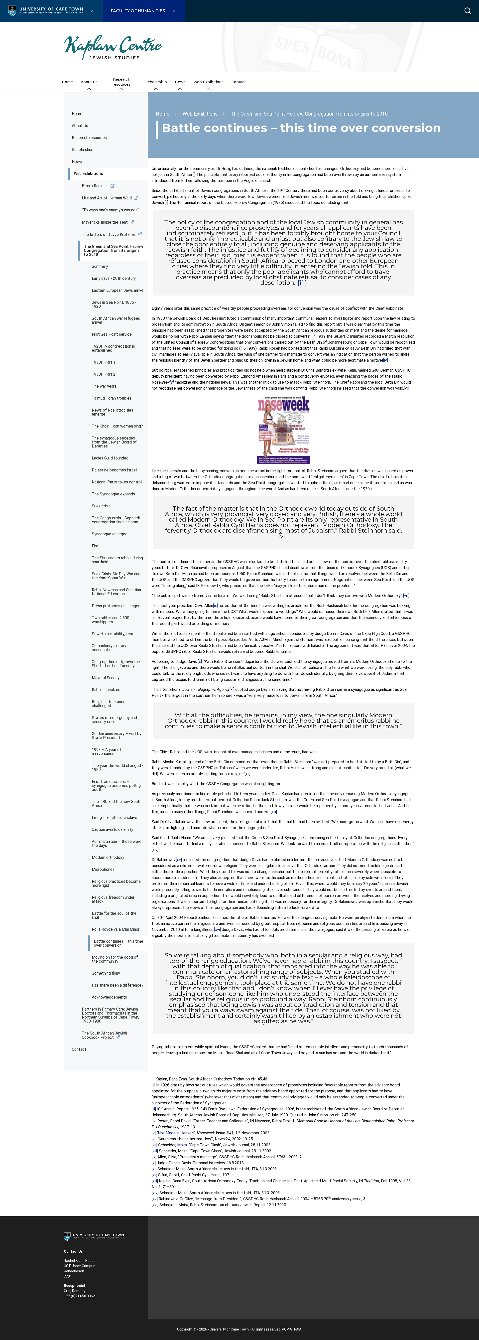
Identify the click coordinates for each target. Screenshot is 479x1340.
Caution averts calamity (112, 829)
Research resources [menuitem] (121, 82)
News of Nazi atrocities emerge (112, 412)
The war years (104, 386)
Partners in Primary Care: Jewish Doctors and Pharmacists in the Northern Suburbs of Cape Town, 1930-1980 (110, 1015)
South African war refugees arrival (116, 320)
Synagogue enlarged (109, 534)
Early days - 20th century (114, 278)
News (77, 161)
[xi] (232, 689)
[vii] (283, 536)
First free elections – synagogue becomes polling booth (116, 785)
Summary (100, 266)
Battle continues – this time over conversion (118, 943)
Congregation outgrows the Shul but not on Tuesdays (116, 663)
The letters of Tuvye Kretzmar (109, 234)
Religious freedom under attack (113, 899)
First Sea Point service (112, 334)
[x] (200, 661)
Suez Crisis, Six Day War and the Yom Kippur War (116, 576)
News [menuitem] (180, 82)
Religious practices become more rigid (116, 883)
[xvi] (217, 929)
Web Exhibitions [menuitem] (208, 82)
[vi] (406, 388)
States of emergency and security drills (114, 719)
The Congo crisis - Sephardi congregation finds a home (116, 520)
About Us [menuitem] (89, 82)
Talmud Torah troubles (111, 398)
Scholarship (82, 149)
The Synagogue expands (113, 494)
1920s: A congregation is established (113, 348)
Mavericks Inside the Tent (105, 222)
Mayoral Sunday (106, 677)
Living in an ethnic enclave (114, 817)
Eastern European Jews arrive (117, 290)
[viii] (406, 595)
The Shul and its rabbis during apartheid (117, 560)
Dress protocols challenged (116, 605)
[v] (154, 1133)
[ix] (215, 605)
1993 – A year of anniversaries (106, 751)
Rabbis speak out (107, 689)
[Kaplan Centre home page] (239, 47)
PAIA (297, 1329)
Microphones (103, 869)
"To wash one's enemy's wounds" (110, 210)
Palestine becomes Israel (114, 470)
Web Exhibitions (88, 173)
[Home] (45, 10)
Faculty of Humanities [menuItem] (138, 10)
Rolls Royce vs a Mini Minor (115, 929)
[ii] (166, 202)
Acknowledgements (109, 997)
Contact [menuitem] (239, 82)
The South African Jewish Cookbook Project (104, 1035)
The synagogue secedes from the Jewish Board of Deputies (114, 442)
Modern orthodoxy (108, 857)
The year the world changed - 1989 (117, 767)
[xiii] (274, 811)
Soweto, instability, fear (112, 633)
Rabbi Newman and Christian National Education (116, 592)
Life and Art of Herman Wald (107, 198)
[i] (194, 174)
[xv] (179, 859)
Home (77, 113)
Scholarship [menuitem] (156, 82)
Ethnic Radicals (95, 185)
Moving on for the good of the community (115, 959)
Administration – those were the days (116, 843)
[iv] (385, 360)
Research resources (89, 137)
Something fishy (106, 973)
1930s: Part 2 (104, 374)
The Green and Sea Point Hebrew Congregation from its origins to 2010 (113, 250)
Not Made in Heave (177, 1133)
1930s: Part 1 (104, 362)
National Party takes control (117, 482)
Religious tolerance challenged (108, 703)
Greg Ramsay (74, 1291)
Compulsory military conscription (109, 647)
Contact (79, 1049)
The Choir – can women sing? (117, 426)
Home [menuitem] (67, 82)
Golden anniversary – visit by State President (116, 735)
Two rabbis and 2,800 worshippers (110, 619)
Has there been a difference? (117, 985)
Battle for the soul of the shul (114, 915)
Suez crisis (101, 506)
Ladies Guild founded (110, 458)
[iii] (302, 282)
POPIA (287, 1329)
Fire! (96, 546)
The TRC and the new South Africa (116, 803)
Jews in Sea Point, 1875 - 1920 (114, 304)
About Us (80, 125)
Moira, (183, 1145)
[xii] (247, 773)
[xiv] (155, 849)
